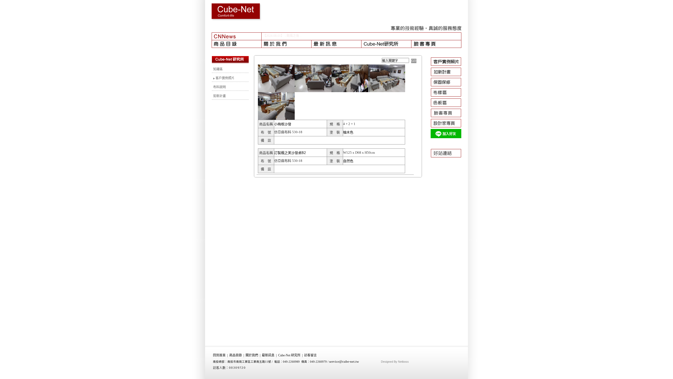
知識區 (218, 69)
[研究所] (386, 44)
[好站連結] (448, 160)
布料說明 (219, 87)
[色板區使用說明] (448, 107)
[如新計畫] (448, 76)
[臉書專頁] (436, 44)
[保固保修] (448, 86)
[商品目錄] (237, 44)
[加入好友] (448, 137)
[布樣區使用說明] (448, 96)
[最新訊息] (336, 44)
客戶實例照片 (224, 78)
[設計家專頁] (448, 127)
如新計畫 (219, 96)
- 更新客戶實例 (295, 36)
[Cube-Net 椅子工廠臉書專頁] (448, 117)
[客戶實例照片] (448, 66)
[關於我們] (287, 44)
